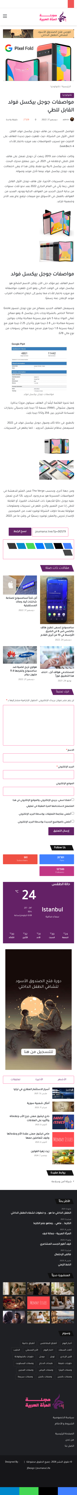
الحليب (16, 1350)
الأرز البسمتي (31, 1350)
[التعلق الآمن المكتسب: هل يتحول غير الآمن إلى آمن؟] (62, 1288)
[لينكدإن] (48, 546)
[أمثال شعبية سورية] (63, 1107)
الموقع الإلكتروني (65, 784)
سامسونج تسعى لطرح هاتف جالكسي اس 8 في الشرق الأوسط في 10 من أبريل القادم (57, 631)
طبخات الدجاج (46, 1363)
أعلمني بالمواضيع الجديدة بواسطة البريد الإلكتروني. (44, 822)
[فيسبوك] (66, 546)
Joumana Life (43, 1468)
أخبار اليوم (67, 1343)
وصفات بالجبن (64, 1377)
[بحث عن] (72, 18)
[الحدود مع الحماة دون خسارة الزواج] (38, 1317)
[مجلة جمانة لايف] (52, 17)
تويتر (52, 1357)
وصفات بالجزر (45, 1377)
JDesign (31, 1468)
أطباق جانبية (28, 1343)
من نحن (69, 1440)
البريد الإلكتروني (65, 767)
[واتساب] (29, 546)
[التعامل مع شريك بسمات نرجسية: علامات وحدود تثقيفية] (14, 1288)
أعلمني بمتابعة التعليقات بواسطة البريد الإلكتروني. (44, 814)
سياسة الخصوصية (63, 1417)
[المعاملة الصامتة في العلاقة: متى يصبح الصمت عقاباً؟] (62, 1302)
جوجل (42, 1357)
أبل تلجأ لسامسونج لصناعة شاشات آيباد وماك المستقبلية (21, 602)
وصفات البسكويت (25, 1363)
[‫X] (57, 546)
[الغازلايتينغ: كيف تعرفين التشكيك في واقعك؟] (14, 1317)
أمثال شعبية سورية (38, 1103)
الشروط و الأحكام (64, 1424)
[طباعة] (66, 553)
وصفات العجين (25, 1370)
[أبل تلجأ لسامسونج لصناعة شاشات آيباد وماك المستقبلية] (20, 585)
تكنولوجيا (55, 87)
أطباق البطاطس (48, 1343)
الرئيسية (66, 87)
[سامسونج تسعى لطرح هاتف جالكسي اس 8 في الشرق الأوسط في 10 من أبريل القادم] (57, 599)
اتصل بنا (69, 1446)
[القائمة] (5, 18)
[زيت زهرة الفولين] (63, 1157)
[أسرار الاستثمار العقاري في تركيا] (63, 1093)
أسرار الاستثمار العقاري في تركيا (31, 1089)
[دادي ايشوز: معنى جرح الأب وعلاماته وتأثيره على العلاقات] (63, 1122)
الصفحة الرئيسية (64, 1434)
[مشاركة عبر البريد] (11, 546)
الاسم (70, 750)
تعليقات (15, 1079)
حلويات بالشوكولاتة (24, 1357)
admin (66, 120)
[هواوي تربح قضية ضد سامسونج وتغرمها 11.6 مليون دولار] (20, 655)
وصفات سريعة (25, 1377)
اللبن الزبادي (66, 1357)
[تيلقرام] (20, 546)
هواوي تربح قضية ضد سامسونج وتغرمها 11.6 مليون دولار (23, 671)
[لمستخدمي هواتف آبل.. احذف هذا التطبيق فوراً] (57, 657)
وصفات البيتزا (65, 1370)
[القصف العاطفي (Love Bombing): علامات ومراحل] (14, 1302)
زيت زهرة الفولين (40, 1151)
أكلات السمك (65, 1350)
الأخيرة (39, 1079)
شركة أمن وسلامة (62, 1181)
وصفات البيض (46, 1370)
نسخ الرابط (20, 531)
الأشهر (62, 1079)
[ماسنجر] (39, 546)
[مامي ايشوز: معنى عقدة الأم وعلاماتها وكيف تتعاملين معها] (63, 1139)
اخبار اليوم (48, 1350)
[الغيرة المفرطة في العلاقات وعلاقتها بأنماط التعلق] (38, 1288)
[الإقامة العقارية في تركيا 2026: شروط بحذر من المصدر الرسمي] (62, 1317)
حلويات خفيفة (65, 1363)
